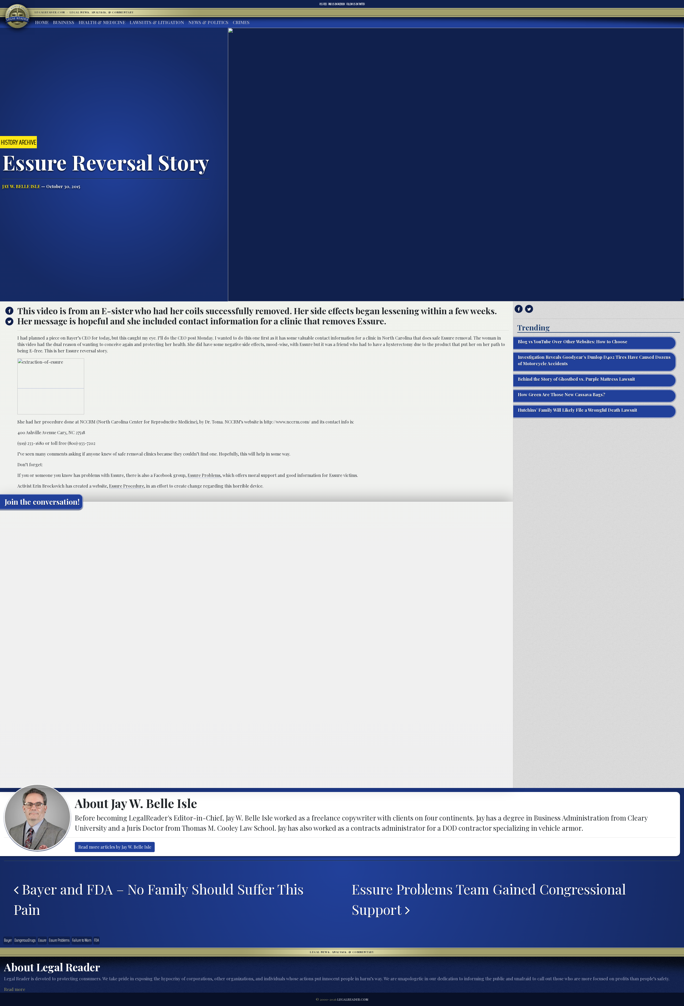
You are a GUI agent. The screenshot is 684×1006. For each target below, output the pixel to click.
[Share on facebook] (8, 310)
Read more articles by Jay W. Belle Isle (114, 847)
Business (63, 22)
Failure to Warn (81, 940)
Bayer (8, 940)
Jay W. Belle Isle (21, 186)
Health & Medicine (102, 22)
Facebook (336, 4)
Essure (42, 940)
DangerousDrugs (25, 940)
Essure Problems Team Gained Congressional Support (489, 899)
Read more (14, 989)
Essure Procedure (126, 486)
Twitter (356, 4)
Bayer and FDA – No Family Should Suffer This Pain (159, 899)
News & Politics (208, 22)
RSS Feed (323, 4)
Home (42, 22)
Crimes (241, 22)
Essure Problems (204, 475)
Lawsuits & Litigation (157, 22)
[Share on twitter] (8, 321)
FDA (96, 940)
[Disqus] (256, 580)
